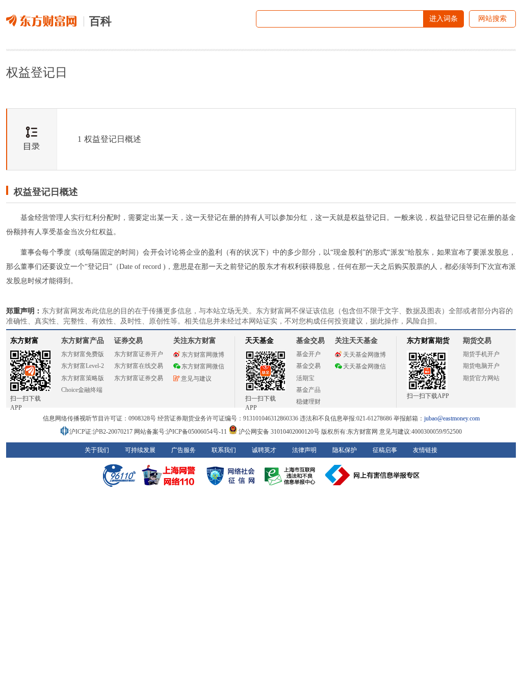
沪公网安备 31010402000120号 (279, 431)
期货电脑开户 (481, 365)
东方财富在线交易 (138, 365)
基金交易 (308, 365)
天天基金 (259, 340)
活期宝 (305, 378)
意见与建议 (196, 378)
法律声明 (304, 450)
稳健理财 (308, 401)
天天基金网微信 (364, 366)
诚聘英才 (264, 450)
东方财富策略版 (82, 378)
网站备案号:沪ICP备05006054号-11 (181, 431)
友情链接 (425, 450)
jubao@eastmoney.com (452, 418)
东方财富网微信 (202, 366)
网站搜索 (492, 18)
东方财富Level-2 (82, 365)
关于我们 (97, 450)
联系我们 (224, 450)
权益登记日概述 (109, 139)
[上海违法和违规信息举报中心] (292, 475)
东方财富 (24, 340)
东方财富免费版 (82, 354)
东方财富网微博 (202, 354)
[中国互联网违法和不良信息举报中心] (372, 475)
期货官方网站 (481, 378)
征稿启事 (385, 450)
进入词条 (443, 18)
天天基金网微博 (364, 354)
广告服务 (183, 450)
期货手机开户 (481, 354)
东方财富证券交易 (138, 378)
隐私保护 (344, 450)
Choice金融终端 (81, 389)
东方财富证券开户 (138, 354)
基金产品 (308, 389)
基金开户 (308, 354)
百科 (100, 21)
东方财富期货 (428, 340)
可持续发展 (140, 450)
